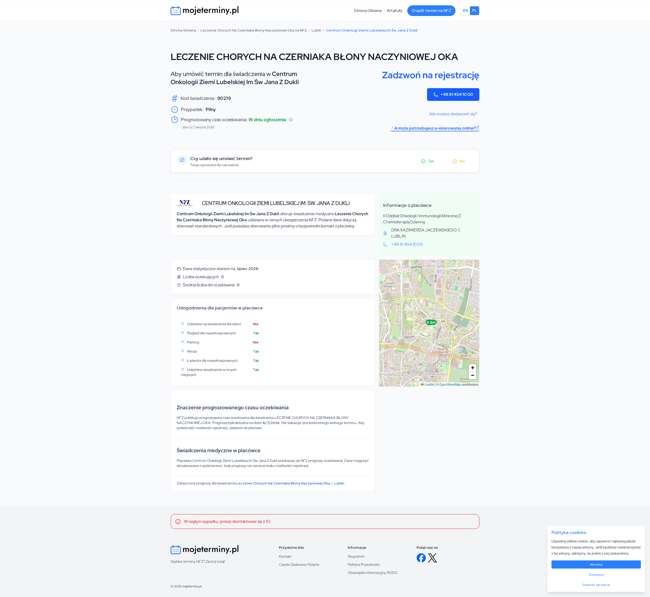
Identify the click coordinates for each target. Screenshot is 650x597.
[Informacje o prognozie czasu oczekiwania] (291, 120)
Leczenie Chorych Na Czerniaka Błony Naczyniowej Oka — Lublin (290, 483)
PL (474, 10)
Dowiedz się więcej (596, 585)
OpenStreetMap (450, 384)
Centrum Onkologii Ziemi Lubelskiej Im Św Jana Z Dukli (235, 78)
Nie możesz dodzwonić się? (453, 114)
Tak (431, 161)
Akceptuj (596, 564)
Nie (462, 161)
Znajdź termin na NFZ (431, 10)
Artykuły (394, 10)
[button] (429, 323)
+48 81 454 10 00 (457, 94)
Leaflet (429, 384)
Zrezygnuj (596, 575)
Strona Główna (368, 10)
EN (465, 10)
